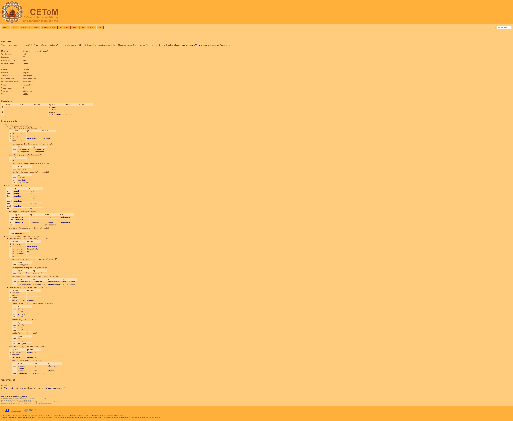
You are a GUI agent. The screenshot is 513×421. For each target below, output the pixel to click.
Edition (14, 27)
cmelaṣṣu (19, 220)
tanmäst (15, 136)
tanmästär (46, 138)
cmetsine (22, 314)
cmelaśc (32, 209)
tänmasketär (17, 249)
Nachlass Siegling (49, 27)
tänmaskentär (32, 246)
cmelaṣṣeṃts (50, 225)
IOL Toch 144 (9, 388)
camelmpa (18, 201)
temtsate (16, 357)
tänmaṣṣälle (23, 265)
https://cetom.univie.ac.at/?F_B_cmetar (190, 45)
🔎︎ (496, 27)
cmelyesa (22, 344)
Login (100, 27)
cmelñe (21, 325)
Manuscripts (25, 27)
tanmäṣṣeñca (23, 149)
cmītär (51, 115)
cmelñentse (23, 330)
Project (6, 27)
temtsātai (16, 355)
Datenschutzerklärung (9, 417)
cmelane (32, 196)
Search (75, 27)
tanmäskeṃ (32, 138)
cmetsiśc (22, 316)
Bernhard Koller (97, 415)
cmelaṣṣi (49, 217)
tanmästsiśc (23, 183)
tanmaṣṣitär (17, 160)
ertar (24, 388)
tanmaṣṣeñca (23, 152)
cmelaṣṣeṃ (50, 222)
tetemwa (51, 366)
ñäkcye (48, 388)
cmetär (58, 115)
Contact (91, 27)
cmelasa (32, 206)
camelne (17, 196)
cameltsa (17, 206)
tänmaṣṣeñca (23, 273)
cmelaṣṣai (34, 222)
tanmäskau (17, 133)
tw (20, 388)
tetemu (21, 368)
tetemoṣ (21, 366)
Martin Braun (74, 415)
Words (36, 27)
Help (83, 27)
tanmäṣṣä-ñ (17, 141)
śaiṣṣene (57, 388)
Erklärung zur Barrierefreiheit (26, 417)
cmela (31, 191)
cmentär (67, 115)
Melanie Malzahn (53, 415)
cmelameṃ (33, 204)
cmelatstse (20, 233)
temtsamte (31, 352)
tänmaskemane (24, 282)
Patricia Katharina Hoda (115, 415)
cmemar (52, 109)
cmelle (21, 339)
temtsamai (16, 352)
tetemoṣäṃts (38, 373)
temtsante (31, 357)
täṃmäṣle (22, 169)
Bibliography (64, 27)
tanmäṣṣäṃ (17, 138)
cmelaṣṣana (65, 217)
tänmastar (16, 244)
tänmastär (16, 246)
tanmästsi (22, 177)
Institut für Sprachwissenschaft (32, 415)
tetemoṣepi (22, 373)
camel (16, 191)
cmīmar (52, 107)
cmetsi (21, 309)
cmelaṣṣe (19, 217)
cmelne (32, 199)
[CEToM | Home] (256, 12)
